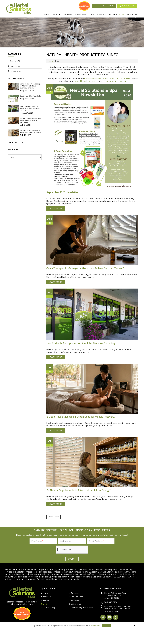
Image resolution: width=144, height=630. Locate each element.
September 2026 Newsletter (62, 192)
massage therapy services (113, 81)
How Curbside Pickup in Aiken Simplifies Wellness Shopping (80, 343)
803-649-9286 (128, 6)
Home (50, 61)
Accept (106, 626)
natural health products (85, 81)
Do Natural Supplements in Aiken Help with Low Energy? (78, 490)
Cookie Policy (95, 626)
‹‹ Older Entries (53, 517)
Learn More (55, 208)
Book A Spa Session (104, 6)
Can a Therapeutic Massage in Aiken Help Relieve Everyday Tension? (85, 268)
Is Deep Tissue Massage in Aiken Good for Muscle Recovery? (80, 416)
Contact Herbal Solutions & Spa (99, 79)
